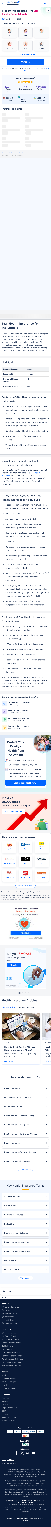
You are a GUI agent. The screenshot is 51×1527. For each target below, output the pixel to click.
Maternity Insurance (13, 1106)
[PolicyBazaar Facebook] (16, 1453)
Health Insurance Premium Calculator (21, 1152)
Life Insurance (10, 1310)
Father (25, 48)
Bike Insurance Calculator (11, 1366)
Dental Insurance (12, 1143)
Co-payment (10, 1205)
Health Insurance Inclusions (16, 1242)
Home (3, 153)
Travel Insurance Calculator (12, 1359)
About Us (5, 1398)
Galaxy (41, 863)
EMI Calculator (7, 1346)
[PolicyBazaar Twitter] (22, 1453)
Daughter (9, 48)
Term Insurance (11, 1313)
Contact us (6, 1414)
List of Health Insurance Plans (17, 1097)
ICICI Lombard (41, 877)
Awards (4, 1385)
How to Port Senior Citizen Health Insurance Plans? (19, 1048)
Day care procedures (13, 1215)
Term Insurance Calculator (12, 1343)
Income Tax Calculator (10, 1339)
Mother (41, 48)
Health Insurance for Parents (17, 1161)
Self (9, 35)
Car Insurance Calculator (11, 1362)
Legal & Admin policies (10, 1408)
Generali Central (9, 877)
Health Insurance (12, 153)
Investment (9, 1317)
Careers (5, 1404)
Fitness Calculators (12, 1336)
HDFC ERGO (25, 877)
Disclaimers (7, 1291)
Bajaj (25, 849)
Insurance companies (10, 1382)
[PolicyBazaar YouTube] (33, 1453)
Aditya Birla (9, 849)
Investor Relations (9, 1421)
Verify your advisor (9, 1417)
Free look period (11, 1269)
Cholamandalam (9, 863)
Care (41, 849)
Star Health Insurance (25, 153)
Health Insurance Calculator (12, 1356)
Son (41, 35)
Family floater (10, 1260)
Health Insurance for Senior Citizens (20, 1134)
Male (8, 19)
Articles (4, 1375)
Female (19, 19)
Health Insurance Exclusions (17, 1251)
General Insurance (12, 1307)
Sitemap (5, 1401)
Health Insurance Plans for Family (19, 1115)
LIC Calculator (7, 1349)
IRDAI (3, 1463)
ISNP (4, 1411)
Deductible (9, 1224)
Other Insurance (11, 1323)
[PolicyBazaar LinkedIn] (28, 1453)
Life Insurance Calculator (11, 1352)
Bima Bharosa (11, 1463)
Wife (25, 35)
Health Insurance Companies (17, 1125)
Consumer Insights (9, 1388)
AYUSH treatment (12, 1196)
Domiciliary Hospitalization (16, 1233)
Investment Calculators (14, 1333)
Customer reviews (9, 1378)
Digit (25, 863)
